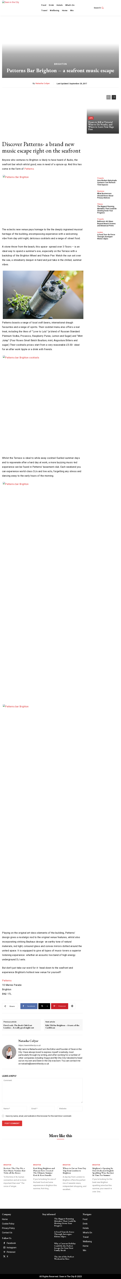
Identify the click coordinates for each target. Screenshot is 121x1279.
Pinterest (11, 1252)
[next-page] (114, 97)
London (100, 232)
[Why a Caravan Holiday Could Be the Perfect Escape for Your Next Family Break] (47, 1246)
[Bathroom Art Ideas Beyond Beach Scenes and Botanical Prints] (91, 222)
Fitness (100, 204)
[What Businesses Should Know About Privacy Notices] (91, 194)
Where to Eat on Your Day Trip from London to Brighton (74, 1170)
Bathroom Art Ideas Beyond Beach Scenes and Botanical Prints (106, 223)
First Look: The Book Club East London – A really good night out (19, 1026)
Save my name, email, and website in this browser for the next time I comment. (39, 1116)
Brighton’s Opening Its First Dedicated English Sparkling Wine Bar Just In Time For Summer (103, 1171)
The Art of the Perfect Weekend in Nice (64, 1257)
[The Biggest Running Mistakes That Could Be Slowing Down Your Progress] (91, 207)
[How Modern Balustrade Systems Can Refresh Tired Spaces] (91, 181)
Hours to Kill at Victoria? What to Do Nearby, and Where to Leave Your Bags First (101, 126)
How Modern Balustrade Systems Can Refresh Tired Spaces (107, 182)
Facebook (11, 1243)
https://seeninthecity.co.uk (29, 1045)
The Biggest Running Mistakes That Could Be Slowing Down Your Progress (107, 209)
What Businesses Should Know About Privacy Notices (105, 195)
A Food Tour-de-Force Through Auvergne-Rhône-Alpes (106, 237)
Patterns (29, 168)
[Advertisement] (42, 113)
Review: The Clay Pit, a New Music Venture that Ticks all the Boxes (14, 1170)
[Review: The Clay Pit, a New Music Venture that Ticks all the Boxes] (15, 1153)
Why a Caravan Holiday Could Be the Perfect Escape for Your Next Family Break (65, 1247)
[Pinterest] (4, 1252)
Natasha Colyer (43, 83)
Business (100, 191)
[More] (72, 1006)
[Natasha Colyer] (9, 1052)
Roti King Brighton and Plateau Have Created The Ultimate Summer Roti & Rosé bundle (44, 1171)
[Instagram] (4, 1247)
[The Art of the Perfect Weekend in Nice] (47, 1259)
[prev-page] (108, 97)
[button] (99, 8)
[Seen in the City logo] (13, 7)
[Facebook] (4, 1243)
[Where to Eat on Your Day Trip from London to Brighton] (74, 1153)
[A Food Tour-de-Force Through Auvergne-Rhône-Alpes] (91, 235)
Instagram (11, 1248)
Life (91, 118)
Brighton (60, 64)
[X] (4, 1256)
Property (100, 178)
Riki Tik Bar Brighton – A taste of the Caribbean (62, 1026)
